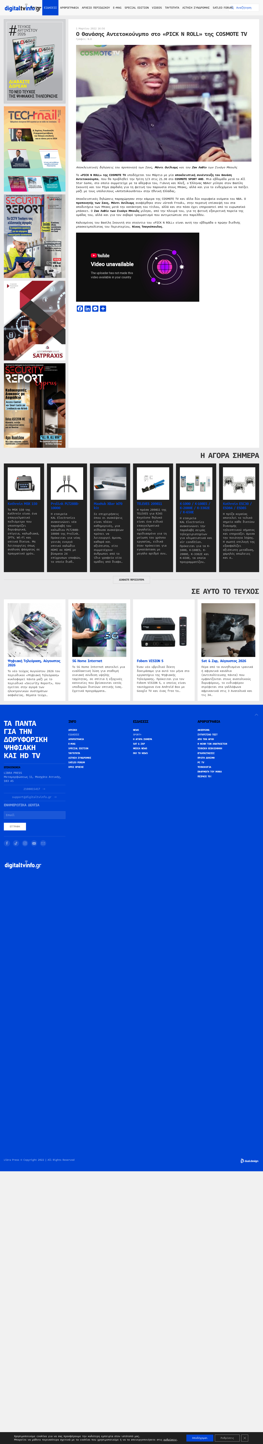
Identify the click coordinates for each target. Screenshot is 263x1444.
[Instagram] (25, 843)
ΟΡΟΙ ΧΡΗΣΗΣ (76, 767)
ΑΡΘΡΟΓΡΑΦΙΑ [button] (69, 8)
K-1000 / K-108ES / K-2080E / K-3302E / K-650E (195, 508)
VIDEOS (157, 8)
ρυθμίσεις (170, 1440)
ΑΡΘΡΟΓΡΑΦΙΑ (76, 739)
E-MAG (117, 8)
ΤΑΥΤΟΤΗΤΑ (172, 8)
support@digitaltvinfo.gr (31, 797)
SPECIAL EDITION (137, 8)
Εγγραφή (15, 827)
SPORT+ (137, 735)
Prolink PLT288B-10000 (65, 506)
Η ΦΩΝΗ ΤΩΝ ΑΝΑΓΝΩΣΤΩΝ (212, 744)
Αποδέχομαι (200, 1438)
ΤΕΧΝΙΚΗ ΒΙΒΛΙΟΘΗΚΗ (210, 748)
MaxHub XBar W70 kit (108, 506)
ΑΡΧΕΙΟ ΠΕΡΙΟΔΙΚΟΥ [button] (96, 8)
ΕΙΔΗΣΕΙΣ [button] (50, 8)
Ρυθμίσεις (227, 1438)
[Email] (43, 843)
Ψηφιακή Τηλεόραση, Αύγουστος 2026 (34, 663)
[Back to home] (23, 7)
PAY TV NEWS (140, 753)
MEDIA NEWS (140, 748)
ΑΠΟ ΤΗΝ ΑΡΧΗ (206, 739)
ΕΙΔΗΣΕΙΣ (73, 735)
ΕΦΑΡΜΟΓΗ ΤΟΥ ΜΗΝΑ (210, 772)
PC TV (201, 762)
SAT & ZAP (139, 744)
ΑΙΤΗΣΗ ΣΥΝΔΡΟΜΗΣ (196, 8)
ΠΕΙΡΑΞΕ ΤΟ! (205, 776)
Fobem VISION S (150, 661)
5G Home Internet (87, 661)
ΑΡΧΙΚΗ (36, 8)
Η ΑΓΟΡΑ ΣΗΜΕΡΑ (142, 739)
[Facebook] (7, 843)
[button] (256, 715)
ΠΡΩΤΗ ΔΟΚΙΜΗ (206, 758)
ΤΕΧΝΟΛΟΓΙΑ (204, 767)
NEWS (136, 730)
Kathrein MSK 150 (22, 503)
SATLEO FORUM (223, 8)
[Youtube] (34, 843)
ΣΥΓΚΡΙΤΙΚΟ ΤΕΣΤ (208, 735)
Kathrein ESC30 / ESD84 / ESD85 (237, 506)
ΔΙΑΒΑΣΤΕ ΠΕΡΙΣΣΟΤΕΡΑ (131, 580)
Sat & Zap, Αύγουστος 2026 (223, 661)
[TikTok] (16, 843)
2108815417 (31, 789)
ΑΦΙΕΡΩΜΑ (203, 730)
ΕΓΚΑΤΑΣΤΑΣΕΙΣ (206, 753)
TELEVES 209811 (149, 503)
